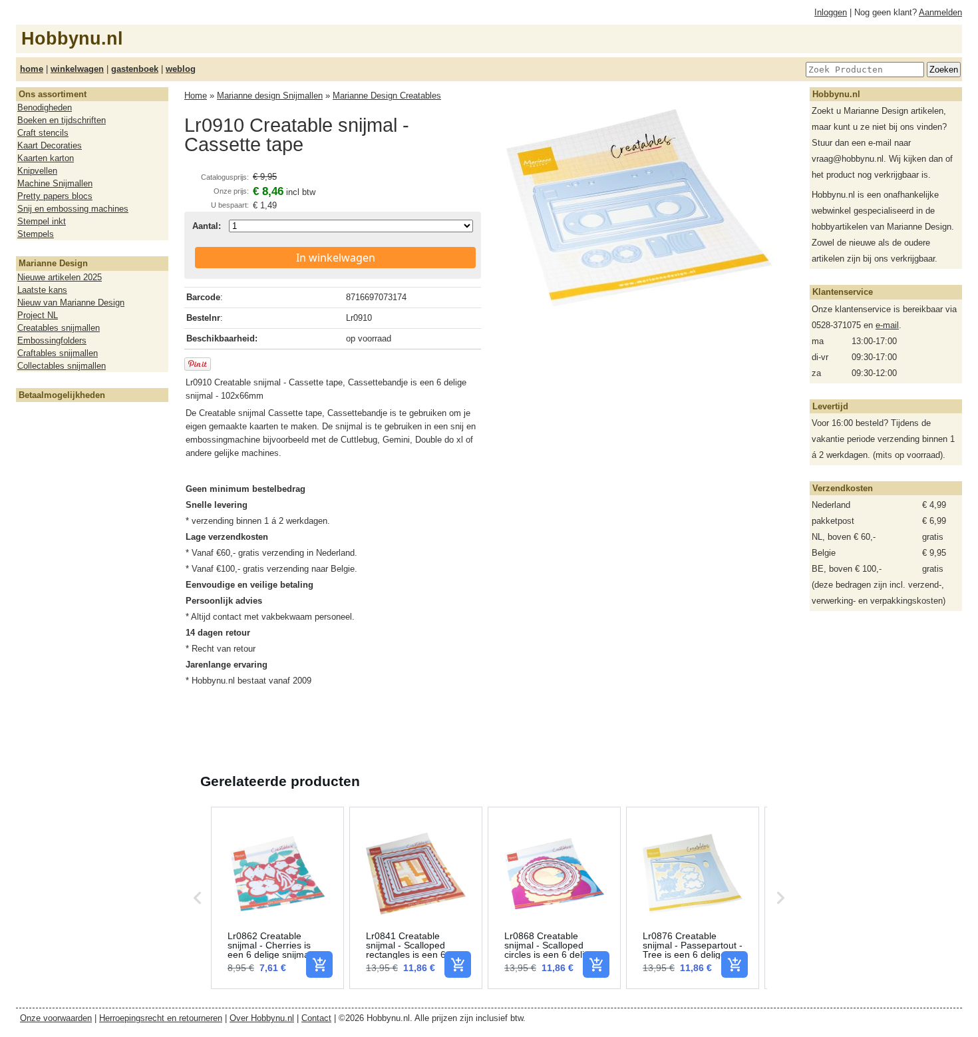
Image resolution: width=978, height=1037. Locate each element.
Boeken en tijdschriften (61, 120)
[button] (197, 898)
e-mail (887, 325)
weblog (181, 69)
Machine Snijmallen (54, 183)
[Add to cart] (319, 964)
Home (195, 96)
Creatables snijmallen (58, 328)
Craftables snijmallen (57, 353)
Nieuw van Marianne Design (70, 303)
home (31, 69)
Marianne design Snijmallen (270, 96)
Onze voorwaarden (56, 1018)
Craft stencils (43, 133)
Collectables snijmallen (61, 366)
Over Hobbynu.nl (262, 1018)
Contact (316, 1018)
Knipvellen (37, 171)
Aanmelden (940, 12)
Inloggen (830, 12)
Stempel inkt (41, 221)
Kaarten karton (45, 158)
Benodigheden (44, 107)
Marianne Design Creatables (387, 96)
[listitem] (277, 898)
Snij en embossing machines (72, 209)
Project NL (37, 315)
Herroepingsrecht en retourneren (160, 1018)
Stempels (35, 234)
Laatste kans (42, 290)
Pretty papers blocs (54, 196)
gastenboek (134, 69)
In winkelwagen (335, 257)
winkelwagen (77, 69)
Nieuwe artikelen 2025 (59, 277)
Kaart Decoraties (49, 145)
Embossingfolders (51, 340)
